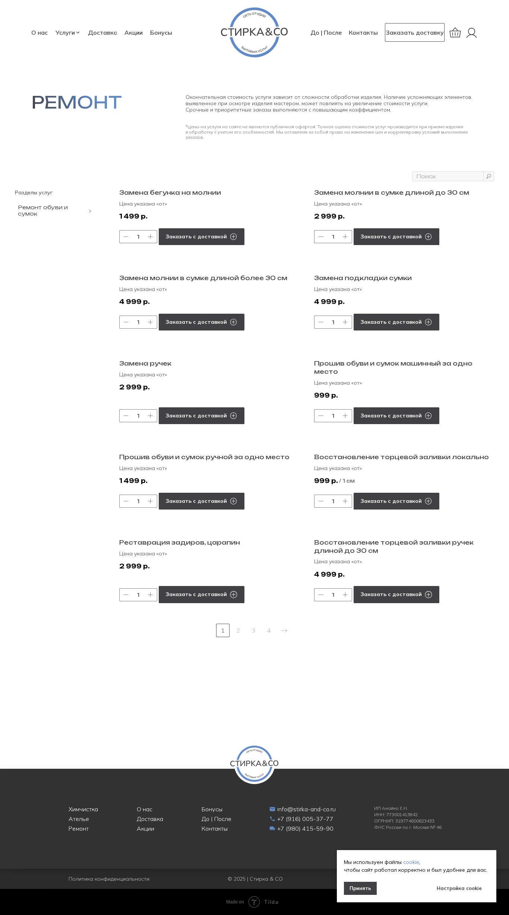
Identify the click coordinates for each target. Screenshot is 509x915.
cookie (411, 862)
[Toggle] (90, 211)
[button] (415, 32)
